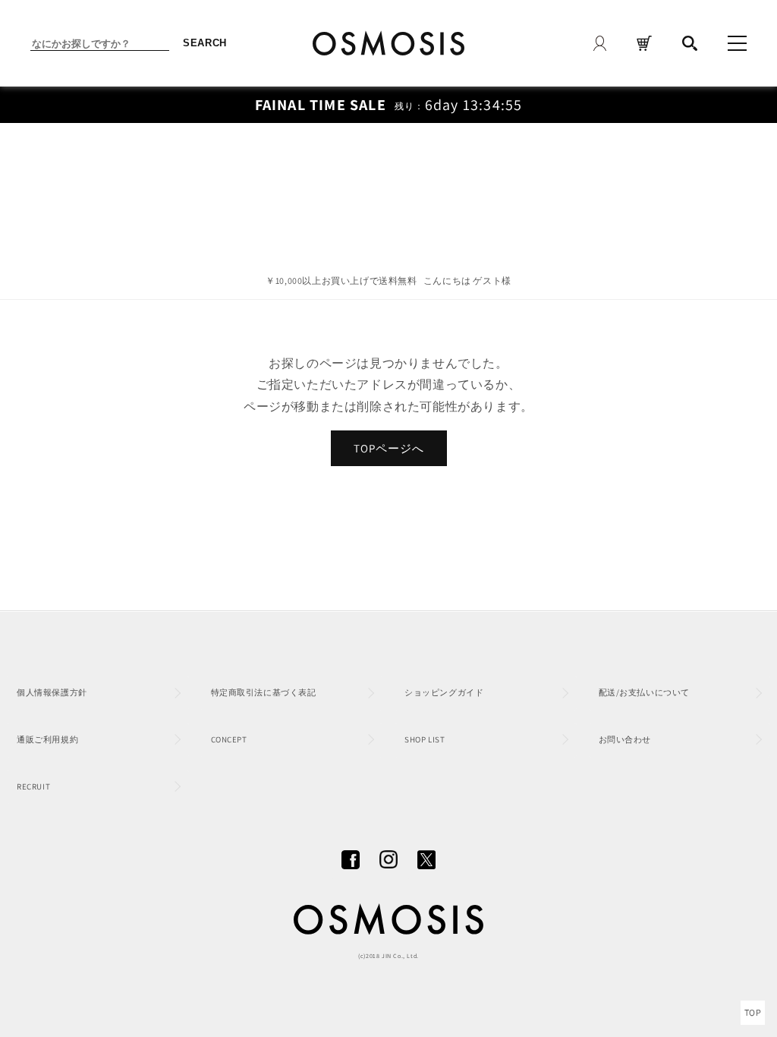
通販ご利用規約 (47, 739)
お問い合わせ (625, 739)
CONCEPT (229, 739)
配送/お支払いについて (644, 692)
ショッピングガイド (443, 692)
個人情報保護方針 (52, 692)
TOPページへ (389, 448)
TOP (753, 1012)
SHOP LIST (424, 739)
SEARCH (205, 43)
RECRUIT (33, 786)
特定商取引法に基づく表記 (263, 692)
